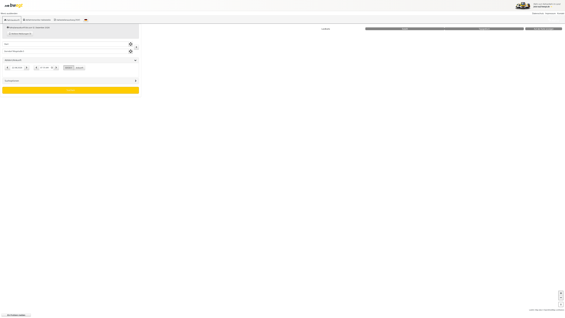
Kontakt (560, 13)
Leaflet (531, 310)
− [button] (561, 297)
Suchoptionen (12, 81)
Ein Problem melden (16, 315)
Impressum (550, 13)
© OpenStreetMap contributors (553, 310)
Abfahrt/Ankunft (13, 60)
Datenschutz (538, 13)
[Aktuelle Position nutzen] (130, 44)
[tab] (71, 60)
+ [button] (561, 293)
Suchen (71, 90)
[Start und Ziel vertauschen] (136, 47)
